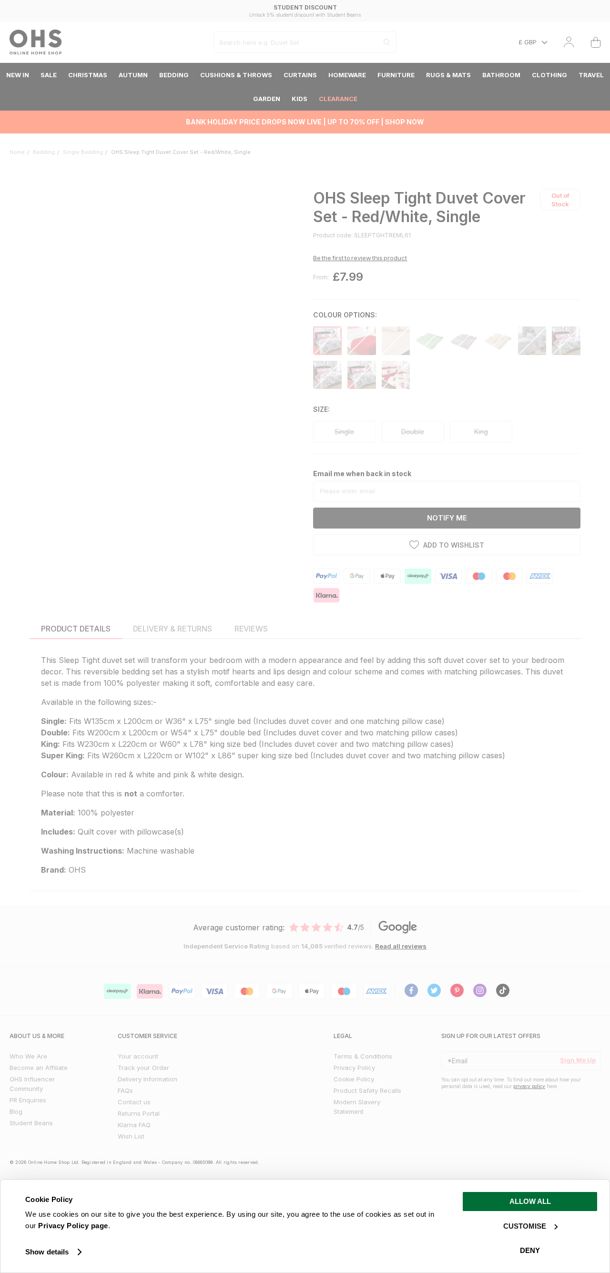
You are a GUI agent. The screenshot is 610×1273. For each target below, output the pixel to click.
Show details (47, 1252)
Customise (524, 1226)
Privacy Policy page (73, 1226)
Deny (530, 1250)
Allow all (530, 1201)
